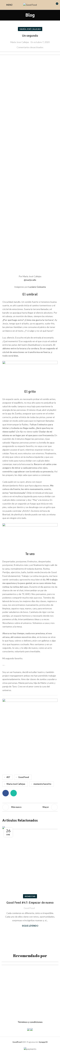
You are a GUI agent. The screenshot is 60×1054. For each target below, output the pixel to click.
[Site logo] (30, 4)
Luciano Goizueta (37, 286)
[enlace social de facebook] (5, 793)
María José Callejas (30, 29)
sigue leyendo (30, 925)
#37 (8, 777)
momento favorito (42, 784)
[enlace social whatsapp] (13, 793)
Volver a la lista (30, 807)
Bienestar (30, 896)
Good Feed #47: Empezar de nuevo (30, 903)
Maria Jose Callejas (19, 42)
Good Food (29, 908)
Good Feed (23, 777)
